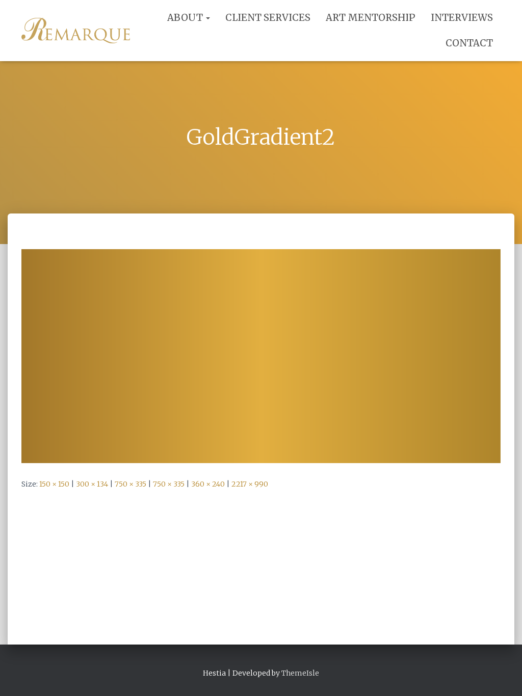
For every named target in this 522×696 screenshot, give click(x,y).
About (186, 17)
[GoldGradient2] (261, 355)
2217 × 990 (249, 484)
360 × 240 (208, 484)
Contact (469, 43)
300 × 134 (92, 484)
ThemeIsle (300, 673)
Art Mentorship (370, 17)
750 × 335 (130, 484)
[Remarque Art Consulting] (76, 30)
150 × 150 (54, 484)
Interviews (462, 17)
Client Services (267, 17)
